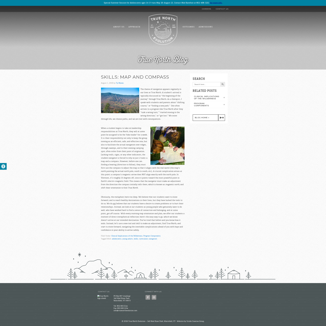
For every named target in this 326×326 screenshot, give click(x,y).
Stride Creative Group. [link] (195, 321)
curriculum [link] (143, 239)
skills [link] (136, 239)
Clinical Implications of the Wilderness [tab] (206, 97)
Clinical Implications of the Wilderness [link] (126, 236)
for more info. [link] (216, 3)
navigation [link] (153, 239)
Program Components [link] (152, 236)
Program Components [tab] (201, 104)
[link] (3, 166)
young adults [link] (127, 239)
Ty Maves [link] (120, 83)
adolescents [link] (116, 239)
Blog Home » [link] (202, 117)
